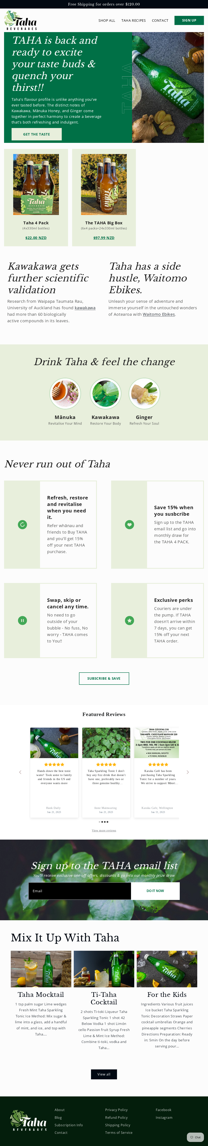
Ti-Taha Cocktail (104, 998)
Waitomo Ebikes (159, 314)
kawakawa (85, 307)
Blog (58, 1117)
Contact (61, 1132)
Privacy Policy (116, 1110)
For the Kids (167, 994)
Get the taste (36, 134)
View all (104, 1074)
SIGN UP (189, 20)
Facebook (163, 1110)
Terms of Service (119, 1132)
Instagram (164, 1117)
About (60, 1110)
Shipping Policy (117, 1125)
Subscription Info (69, 1125)
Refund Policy (116, 1117)
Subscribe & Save (104, 678)
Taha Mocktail (41, 994)
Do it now (155, 891)
